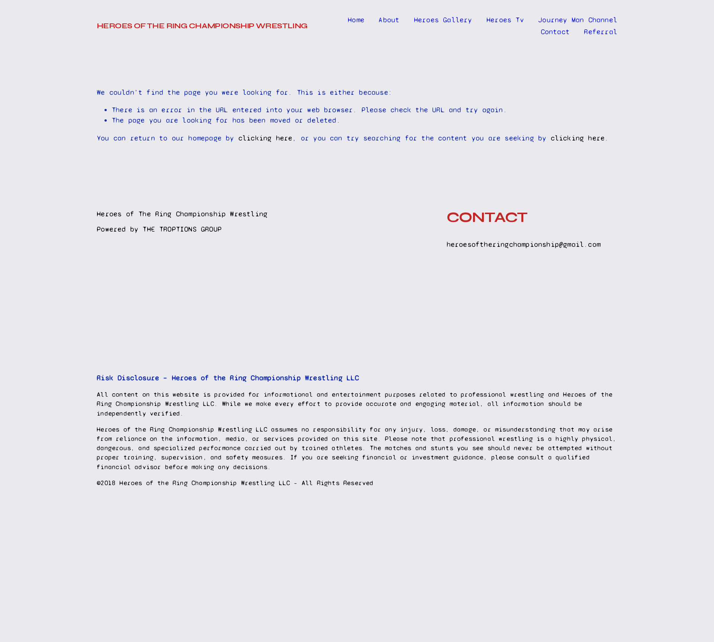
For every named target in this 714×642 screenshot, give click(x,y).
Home (356, 20)
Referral (600, 32)
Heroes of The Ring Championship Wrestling (202, 26)
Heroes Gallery (443, 20)
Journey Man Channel (577, 20)
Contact (555, 32)
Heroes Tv (505, 20)
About (389, 20)
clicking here (265, 138)
